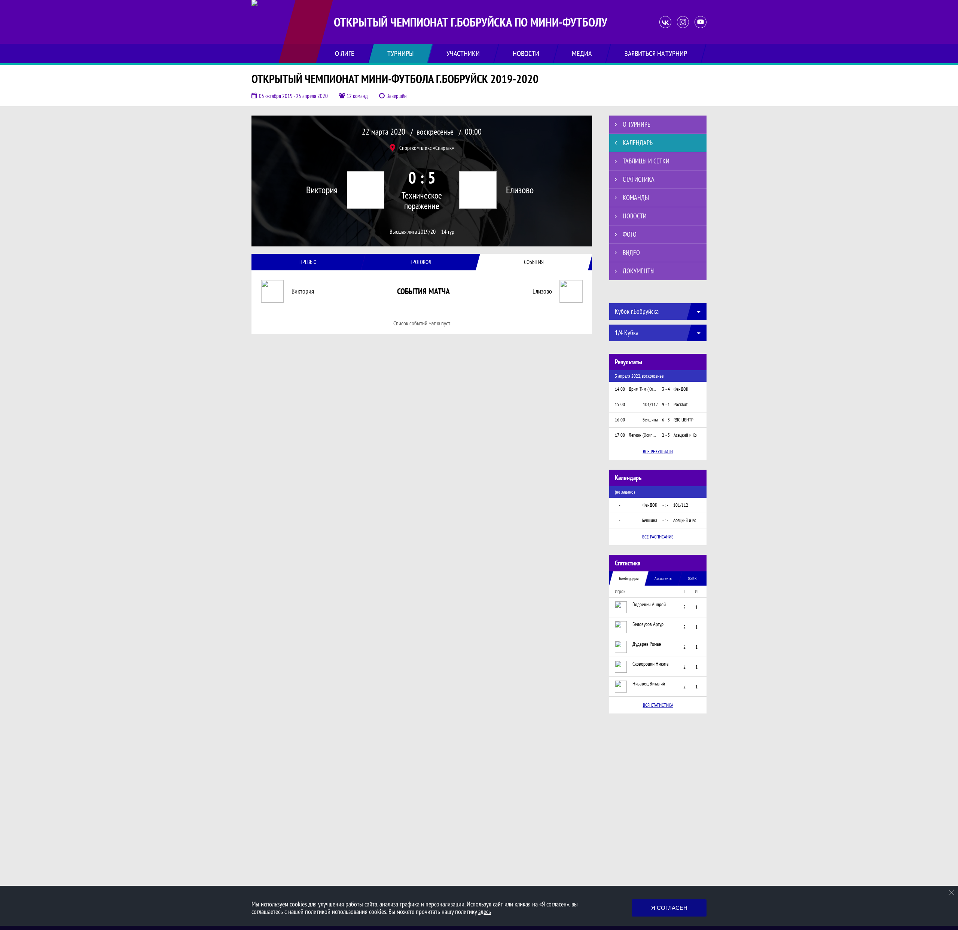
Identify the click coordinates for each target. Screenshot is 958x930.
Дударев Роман (646, 644)
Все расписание (658, 537)
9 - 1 (666, 404)
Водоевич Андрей (649, 604)
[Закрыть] (951, 892)
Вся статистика (658, 705)
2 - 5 (666, 435)
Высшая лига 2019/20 (413, 231)
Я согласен (669, 908)
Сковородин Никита (650, 664)
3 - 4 (666, 389)
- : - (665, 505)
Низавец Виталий (648, 684)
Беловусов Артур (647, 624)
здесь (484, 911)
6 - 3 (666, 420)
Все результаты (658, 451)
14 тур (447, 231)
